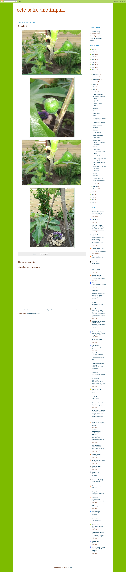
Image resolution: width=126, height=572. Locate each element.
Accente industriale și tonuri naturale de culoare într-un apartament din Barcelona (98, 415)
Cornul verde (95, 345)
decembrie (96, 72)
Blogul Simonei (96, 262)
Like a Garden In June (97, 257)
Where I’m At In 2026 (97, 304)
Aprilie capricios (96, 481)
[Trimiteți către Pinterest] (47, 254)
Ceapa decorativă (97, 103)
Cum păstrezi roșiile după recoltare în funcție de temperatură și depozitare (98, 228)
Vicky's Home (95, 492)
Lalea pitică (96, 170)
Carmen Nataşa (96, 32)
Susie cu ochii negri (97, 389)
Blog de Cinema (96, 353)
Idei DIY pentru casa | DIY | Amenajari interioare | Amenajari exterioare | (98, 432)
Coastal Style (95, 472)
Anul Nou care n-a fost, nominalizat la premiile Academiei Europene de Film (98, 356)
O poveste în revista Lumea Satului (98, 391)
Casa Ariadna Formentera (98, 493)
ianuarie (95, 189)
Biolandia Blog (96, 511)
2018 (93, 69)
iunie (94, 87)
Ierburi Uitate (95, 541)
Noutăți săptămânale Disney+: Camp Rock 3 (97, 214)
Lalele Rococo (96, 137)
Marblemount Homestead (95, 379)
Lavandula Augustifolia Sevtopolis (99, 143)
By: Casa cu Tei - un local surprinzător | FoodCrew (98, 536)
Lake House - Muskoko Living (97, 527)
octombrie (96, 77)
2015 (93, 197)
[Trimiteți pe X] (44, 254)
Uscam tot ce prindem (98, 422)
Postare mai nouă (23, 310)
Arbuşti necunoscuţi (98, 94)
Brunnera (95, 130)
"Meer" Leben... (95, 468)
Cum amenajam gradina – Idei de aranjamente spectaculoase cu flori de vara (98, 438)
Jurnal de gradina (97, 339)
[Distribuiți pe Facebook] (46, 254)
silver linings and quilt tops (98, 374)
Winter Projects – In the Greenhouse (97, 367)
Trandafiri (94, 462)
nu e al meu (94, 221)
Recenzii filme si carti (98, 212)
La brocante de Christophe (98, 406)
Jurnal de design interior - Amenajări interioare (99, 411)
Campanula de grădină (99, 122)
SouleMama (95, 373)
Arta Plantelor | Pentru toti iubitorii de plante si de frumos (98, 548)
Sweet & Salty (96, 219)
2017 (93, 192)
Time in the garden (97, 256)
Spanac (95, 147)
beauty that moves (97, 397)
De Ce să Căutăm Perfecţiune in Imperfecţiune (99, 500)
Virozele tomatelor (96, 520)
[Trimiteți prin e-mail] (40, 254)
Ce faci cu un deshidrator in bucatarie (98, 424)
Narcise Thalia (97, 156)
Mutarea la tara (96, 454)
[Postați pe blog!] (42, 254)
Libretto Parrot (97, 140)
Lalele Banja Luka (98, 135)
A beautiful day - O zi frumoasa (98, 249)
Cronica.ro (95, 234)
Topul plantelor (95, 552)
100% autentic (96, 283)
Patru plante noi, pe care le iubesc (99, 167)
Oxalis (93, 341)
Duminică (94, 456)
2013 (93, 202)
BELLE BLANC (96, 466)
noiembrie (96, 74)
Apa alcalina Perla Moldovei (96, 513)
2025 (93, 52)
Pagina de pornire (51, 310)
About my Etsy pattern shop (99, 251)
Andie (93, 268)
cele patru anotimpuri (41, 9)
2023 (93, 57)
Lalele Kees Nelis (97, 125)
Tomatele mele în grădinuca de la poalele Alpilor (99, 334)
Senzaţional (95, 507)
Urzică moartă (96, 149)
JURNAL (94, 505)
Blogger (70, 567)
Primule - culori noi (98, 178)
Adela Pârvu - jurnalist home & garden (98, 322)
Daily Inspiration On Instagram (97, 474)
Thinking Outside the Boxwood (98, 364)
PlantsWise (95, 303)
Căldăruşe (95, 116)
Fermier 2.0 (95, 519)
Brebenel (95, 175)
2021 (93, 62)
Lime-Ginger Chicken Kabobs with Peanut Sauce (98, 277)
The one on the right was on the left (99, 347)
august (95, 82)
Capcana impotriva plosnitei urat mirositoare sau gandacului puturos (98, 448)
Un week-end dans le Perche (97, 403)
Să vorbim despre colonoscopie (96, 270)
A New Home (95, 398)
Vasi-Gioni (95, 498)
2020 (93, 64)
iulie (94, 84)
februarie (95, 186)
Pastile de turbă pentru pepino (99, 163)
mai (94, 89)
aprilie (95, 92)
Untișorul (94, 543)
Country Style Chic (97, 525)
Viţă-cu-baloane (97, 101)
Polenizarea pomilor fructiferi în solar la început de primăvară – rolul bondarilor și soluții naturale (98, 295)
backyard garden (96, 445)
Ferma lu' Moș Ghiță (97, 480)
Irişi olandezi (96, 113)
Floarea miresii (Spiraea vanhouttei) (99, 119)
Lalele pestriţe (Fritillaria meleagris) (99, 159)
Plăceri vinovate (96, 263)
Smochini (95, 108)
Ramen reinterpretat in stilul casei (99, 285)
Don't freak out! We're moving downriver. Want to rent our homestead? (98, 383)
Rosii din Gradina (97, 225)
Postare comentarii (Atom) (33, 313)
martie (95, 184)
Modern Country (96, 486)
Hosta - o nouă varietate (99, 180)
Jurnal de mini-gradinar (98, 460)
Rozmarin (95, 127)
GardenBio (95, 290)
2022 (93, 59)
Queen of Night (97, 132)
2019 (93, 67)
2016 (93, 194)
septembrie (96, 79)
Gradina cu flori (96, 275)
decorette (94, 309)
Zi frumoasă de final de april (99, 97)
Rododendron (96, 111)
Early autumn (95, 487)
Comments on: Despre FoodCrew (98, 533)
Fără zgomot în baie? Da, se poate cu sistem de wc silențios (98, 325)
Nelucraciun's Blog (97, 332)
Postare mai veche (80, 310)
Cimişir (95, 173)
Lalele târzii (96, 106)
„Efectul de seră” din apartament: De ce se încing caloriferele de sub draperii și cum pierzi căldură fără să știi (99, 313)
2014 (93, 199)
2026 (93, 49)
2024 (93, 54)
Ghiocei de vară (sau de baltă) (99, 152)
